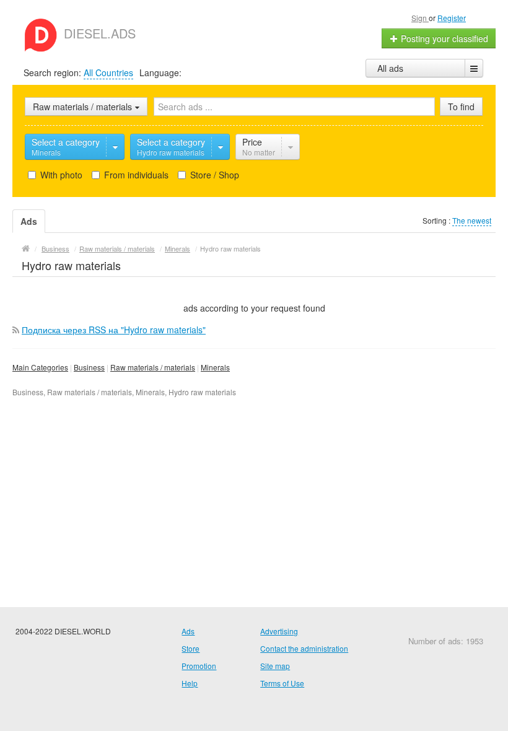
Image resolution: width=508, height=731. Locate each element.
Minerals (215, 367)
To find (461, 106)
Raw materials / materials (152, 367)
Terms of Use (282, 683)
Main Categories (40, 367)
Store (190, 648)
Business (89, 367)
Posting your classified (443, 38)
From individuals (135, 175)
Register (451, 17)
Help (190, 683)
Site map (275, 665)
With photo (60, 175)
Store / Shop (213, 175)
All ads (390, 68)
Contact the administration (304, 648)
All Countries (108, 72)
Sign (420, 17)
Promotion (199, 665)
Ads (188, 631)
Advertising (279, 631)
